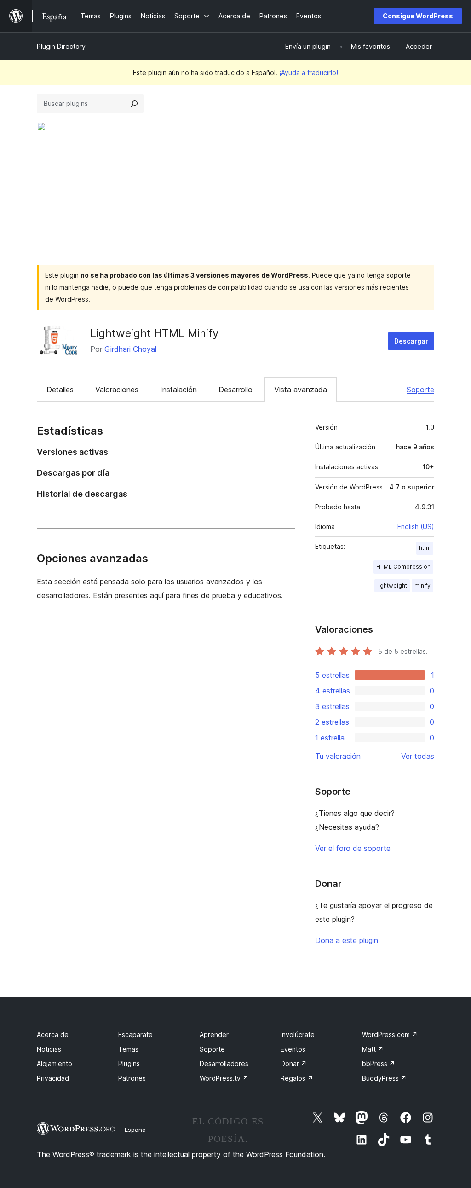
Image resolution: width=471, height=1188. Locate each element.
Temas (128, 1049)
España (135, 1129)
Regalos (297, 1078)
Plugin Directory (61, 46)
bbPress (378, 1063)
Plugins (129, 1063)
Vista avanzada (300, 389)
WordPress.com (390, 1034)
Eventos (293, 1049)
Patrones (132, 1078)
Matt (373, 1049)
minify (422, 585)
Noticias (49, 1049)
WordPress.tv (224, 1078)
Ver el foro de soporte (353, 848)
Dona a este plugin (346, 940)
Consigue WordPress (418, 16)
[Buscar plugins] (134, 103)
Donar (294, 1063)
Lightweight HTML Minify (154, 333)
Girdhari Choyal (130, 349)
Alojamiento (54, 1063)
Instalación (178, 389)
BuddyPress (384, 1078)
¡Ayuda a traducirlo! (308, 72)
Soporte (420, 389)
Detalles (60, 389)
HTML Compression (403, 566)
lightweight (392, 585)
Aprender (214, 1034)
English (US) (415, 526)
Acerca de (53, 1034)
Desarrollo (235, 389)
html (425, 547)
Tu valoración (338, 756)
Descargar (411, 341)
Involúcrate (298, 1034)
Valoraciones (116, 389)
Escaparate (135, 1034)
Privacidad (53, 1078)
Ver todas (417, 756)
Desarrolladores (224, 1063)
